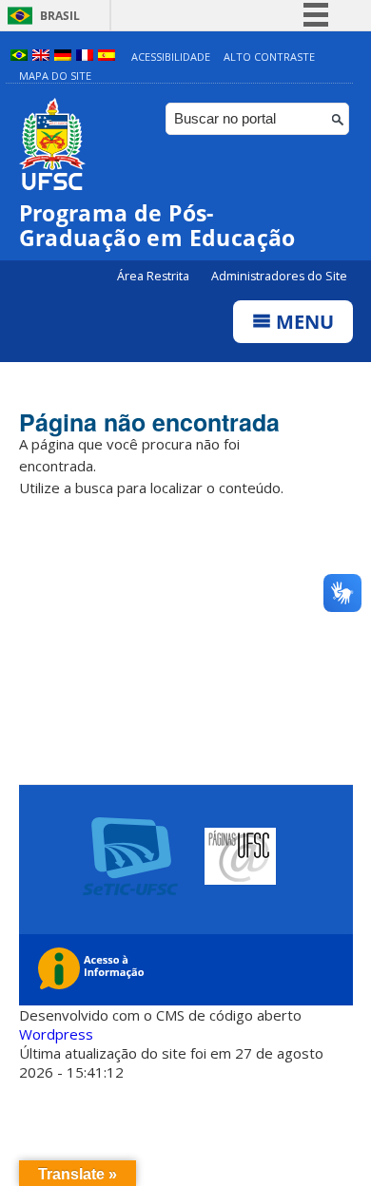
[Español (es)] (106, 56)
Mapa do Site (55, 75)
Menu (302, 322)
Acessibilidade (170, 56)
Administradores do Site (279, 276)
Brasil (60, 16)
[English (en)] (40, 56)
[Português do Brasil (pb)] (19, 56)
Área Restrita (154, 276)
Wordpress (56, 1033)
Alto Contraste (269, 56)
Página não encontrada (149, 422)
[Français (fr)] (84, 56)
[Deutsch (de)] (62, 56)
